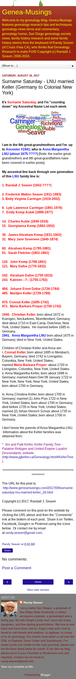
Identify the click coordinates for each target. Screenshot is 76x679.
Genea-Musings (27, 12)
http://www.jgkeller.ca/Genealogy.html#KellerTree (38, 457)
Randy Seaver (33, 602)
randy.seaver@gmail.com (23, 532)
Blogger (45, 674)
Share (7, 550)
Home (38, 582)
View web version (38, 589)
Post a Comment (16, 568)
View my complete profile (17, 666)
